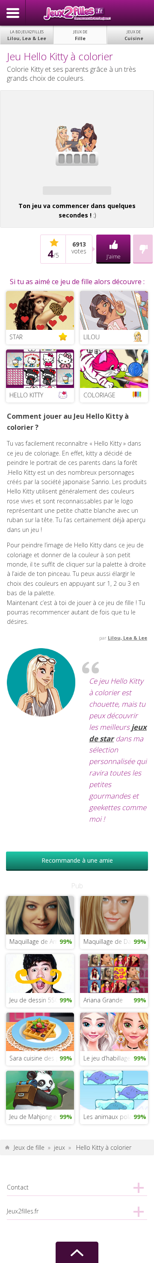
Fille (80, 35)
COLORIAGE (99, 395)
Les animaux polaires (112, 1117)
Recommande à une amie (77, 860)
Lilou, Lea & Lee (26, 35)
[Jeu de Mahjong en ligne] (40, 1089)
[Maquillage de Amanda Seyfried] (40, 915)
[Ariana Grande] (114, 973)
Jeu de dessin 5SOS (36, 1000)
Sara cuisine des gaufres (41, 1058)
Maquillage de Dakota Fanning (115, 941)
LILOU (91, 337)
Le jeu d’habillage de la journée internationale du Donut (115, 1058)
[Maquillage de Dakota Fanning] (114, 915)
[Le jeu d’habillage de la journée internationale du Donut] (114, 1031)
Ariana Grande (103, 1000)
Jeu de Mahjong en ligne (41, 1117)
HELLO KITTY (26, 395)
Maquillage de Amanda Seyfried (41, 941)
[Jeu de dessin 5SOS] (40, 973)
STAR (16, 337)
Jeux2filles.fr (77, 13)
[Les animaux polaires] (114, 1089)
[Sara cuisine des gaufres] (40, 1031)
